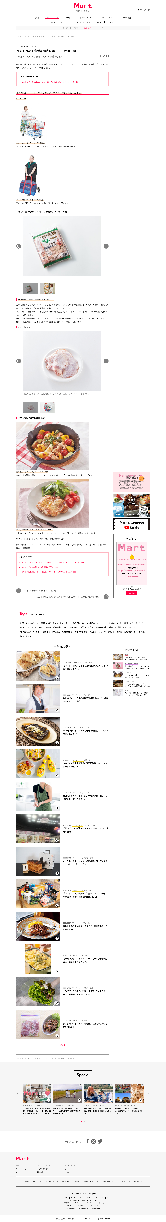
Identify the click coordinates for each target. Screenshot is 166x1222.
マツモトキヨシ (27, 636)
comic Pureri (76, 1203)
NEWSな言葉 (81, 632)
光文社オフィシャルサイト (105, 1181)
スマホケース (32, 623)
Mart (95, 1198)
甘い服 (111, 632)
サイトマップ (138, 1181)
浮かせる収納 (87, 627)
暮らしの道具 (115, 627)
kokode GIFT (96, 1208)
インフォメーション (52, 1181)
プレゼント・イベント (81, 22)
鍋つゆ (47, 632)
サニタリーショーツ (98, 632)
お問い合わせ (66, 1181)
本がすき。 (101, 1203)
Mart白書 (40, 1172)
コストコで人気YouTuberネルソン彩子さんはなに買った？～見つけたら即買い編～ (53, 562)
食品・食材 (87, 28)
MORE (62, 1044)
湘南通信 (58, 627)
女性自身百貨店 (94, 1205)
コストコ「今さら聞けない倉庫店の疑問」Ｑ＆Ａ (40, 567)
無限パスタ (25, 627)
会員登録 (76, 1181)
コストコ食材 (48, 57)
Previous (18, 246)
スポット (68, 18)
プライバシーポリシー (123, 1181)
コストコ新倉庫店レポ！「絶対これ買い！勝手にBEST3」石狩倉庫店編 (48, 572)
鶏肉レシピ (46, 623)
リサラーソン (129, 627)
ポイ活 (77, 623)
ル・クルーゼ (45, 627)
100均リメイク (115, 623)
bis (108, 1198)
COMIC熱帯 (65, 1203)
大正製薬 (75, 627)
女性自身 (83, 1200)
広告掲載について (88, 1181)
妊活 (22, 623)
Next (106, 246)
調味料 (76, 28)
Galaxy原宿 (102, 627)
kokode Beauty (81, 1205)
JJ (57, 1198)
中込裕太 (56, 632)
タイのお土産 (26, 632)
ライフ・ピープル (109, 18)
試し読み (132, 593)
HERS (88, 1198)
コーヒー (102, 623)
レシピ (65, 28)
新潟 (126, 623)
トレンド (100, 28)
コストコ (20, 57)
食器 (120, 632)
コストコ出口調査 (33, 57)
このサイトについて (30, 1181)
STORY (81, 1198)
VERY (73, 1198)
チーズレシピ (136, 623)
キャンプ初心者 (89, 623)
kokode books (70, 1208)
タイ (69, 623)
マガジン (111, 22)
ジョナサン (58, 623)
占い (99, 22)
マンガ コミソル (89, 1203)
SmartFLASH (93, 1200)
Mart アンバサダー (58, 22)
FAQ (41, 1181)
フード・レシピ (52, 18)
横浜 (66, 627)
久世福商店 (67, 632)
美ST (102, 1198)
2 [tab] (84, 1121)
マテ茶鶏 (58, 57)
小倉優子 (37, 632)
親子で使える (130, 632)
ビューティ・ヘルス (87, 18)
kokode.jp (70, 1205)
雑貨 (37, 18)
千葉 (35, 627)
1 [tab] (82, 1121)
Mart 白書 (127, 18)
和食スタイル (73, 1200)
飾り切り (142, 632)
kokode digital (83, 1208)
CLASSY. (65, 1198)
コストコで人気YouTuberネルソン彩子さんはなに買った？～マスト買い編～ (50, 82)
